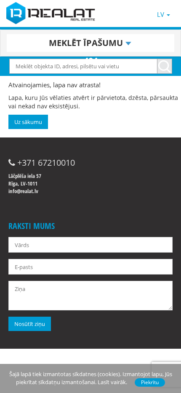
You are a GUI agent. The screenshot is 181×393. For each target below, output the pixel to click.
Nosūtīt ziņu (29, 324)
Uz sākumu (28, 122)
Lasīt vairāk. (112, 382)
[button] (90, 43)
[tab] (90, 43)
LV (161, 14)
